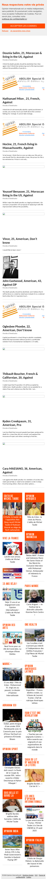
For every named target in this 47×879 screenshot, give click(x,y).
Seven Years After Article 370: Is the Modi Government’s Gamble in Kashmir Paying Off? (12, 855)
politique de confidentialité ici (14, 19)
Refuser (5, 31)
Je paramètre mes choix (20, 31)
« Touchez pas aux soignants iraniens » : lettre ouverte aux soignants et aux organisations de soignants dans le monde (35, 742)
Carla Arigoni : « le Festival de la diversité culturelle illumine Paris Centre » (35, 610)
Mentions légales (28, 875)
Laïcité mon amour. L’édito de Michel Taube (12, 559)
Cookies (28, 877)
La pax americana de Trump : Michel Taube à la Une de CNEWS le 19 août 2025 (34, 825)
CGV (36, 875)
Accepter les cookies (23, 26)
